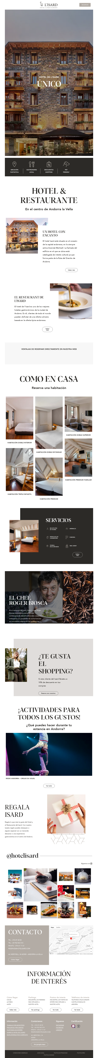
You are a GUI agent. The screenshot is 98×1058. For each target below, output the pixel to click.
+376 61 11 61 (19, 946)
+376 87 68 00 (17, 940)
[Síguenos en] (49, 863)
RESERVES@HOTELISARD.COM (19, 949)
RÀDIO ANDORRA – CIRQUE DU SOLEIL (20, 778)
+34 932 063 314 (17, 943)
